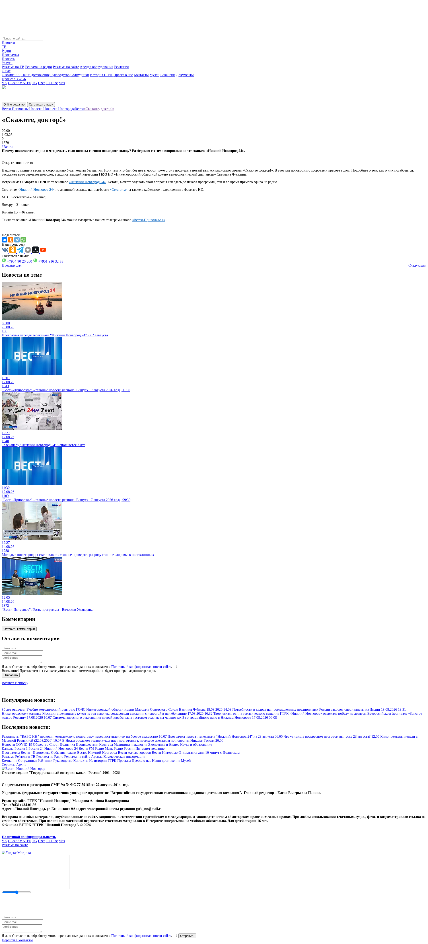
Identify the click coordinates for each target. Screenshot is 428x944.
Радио (6, 51)
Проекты (8, 59)
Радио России (124, 748)
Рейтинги (121, 67)
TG (34, 83)
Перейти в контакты (17, 940)
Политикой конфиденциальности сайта (141, 667)
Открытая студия (191, 752)
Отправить (11, 675)
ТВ (4, 47)
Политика (67, 744)
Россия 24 (36, 748)
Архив (21, 764)
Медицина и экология (130, 744)
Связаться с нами (41, 104)
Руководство (60, 75)
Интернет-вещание (150, 748)
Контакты (141, 75)
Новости (8, 43)
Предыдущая (11, 265)
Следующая (417, 265)
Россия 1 (21, 748)
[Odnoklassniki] (10, 239)
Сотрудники (79, 75)
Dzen (41, 83)
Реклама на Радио (49, 756)
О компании (11, 75)
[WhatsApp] (23, 239)
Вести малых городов (134, 752)
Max (62, 83)
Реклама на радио (38, 67)
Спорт (54, 744)
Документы (185, 75)
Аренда (97, 756)
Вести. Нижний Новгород (97, 752)
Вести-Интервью (165, 752)
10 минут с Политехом (222, 752)
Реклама (8, 756)
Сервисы (8, 764)
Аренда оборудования (96, 67)
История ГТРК (101, 75)
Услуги (7, 63)
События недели (63, 752)
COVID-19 (24, 744)
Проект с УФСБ (14, 79)
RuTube (52, 83)
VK (4, 83)
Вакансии (167, 75)
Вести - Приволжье (35, 752)
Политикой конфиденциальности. (29, 837)
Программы (11, 752)
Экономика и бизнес (163, 744)
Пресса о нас (123, 75)
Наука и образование (196, 744)
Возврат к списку (15, 683)
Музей (154, 75)
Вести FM (86, 748)
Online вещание (14, 104)
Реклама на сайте (66, 67)
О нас (6, 71)
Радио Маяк (104, 748)
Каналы (8, 748)
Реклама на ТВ (13, 67)
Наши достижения (35, 75)
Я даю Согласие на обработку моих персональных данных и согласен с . (87, 667)
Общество (40, 744)
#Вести (7, 147)
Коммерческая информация (124, 756)
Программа (10, 55)
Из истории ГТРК (102, 760)
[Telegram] (17, 239)
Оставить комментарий (19, 629)
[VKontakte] (4, 239)
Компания (9, 760)
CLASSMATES (19, 83)
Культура (106, 744)
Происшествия (87, 744)
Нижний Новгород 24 (61, 748)
